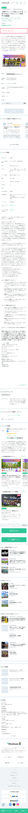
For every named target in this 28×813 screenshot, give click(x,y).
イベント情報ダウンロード (14, 539)
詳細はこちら (12, 205)
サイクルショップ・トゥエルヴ (16, 670)
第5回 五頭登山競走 (13, 593)
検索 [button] (17, 3)
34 (12, 435)
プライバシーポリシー (14, 780)
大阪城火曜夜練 (12, 652)
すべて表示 (13, 736)
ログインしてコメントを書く (14, 415)
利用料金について (14, 775)
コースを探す (20, 762)
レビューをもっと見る (14, 144)
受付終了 (23, 810)
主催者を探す (20, 757)
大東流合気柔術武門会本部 (15, 687)
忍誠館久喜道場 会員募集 (15, 635)
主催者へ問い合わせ (14, 530)
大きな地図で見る (23, 385)
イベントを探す (7, 757)
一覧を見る (23, 456)
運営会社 (14, 783)
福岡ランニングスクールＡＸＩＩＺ (16, 429)
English (13, 2)
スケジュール (9, 810)
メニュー (24, 3)
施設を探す (7, 762)
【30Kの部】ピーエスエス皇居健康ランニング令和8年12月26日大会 (17, 645)
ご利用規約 (14, 778)
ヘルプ (14, 769)
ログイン (21, 3)
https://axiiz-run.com (14, 431)
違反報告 (24, 525)
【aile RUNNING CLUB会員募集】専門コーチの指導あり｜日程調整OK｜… (17, 552)
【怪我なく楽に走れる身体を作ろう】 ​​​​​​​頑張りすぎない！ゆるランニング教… (17, 561)
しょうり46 (9, 123)
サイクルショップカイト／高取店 (16, 678)
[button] (12, 68)
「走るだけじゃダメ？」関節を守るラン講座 (11, 127)
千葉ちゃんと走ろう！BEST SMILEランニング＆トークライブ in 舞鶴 (17, 628)
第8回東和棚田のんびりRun (15, 602)
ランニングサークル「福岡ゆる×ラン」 (10, 510)
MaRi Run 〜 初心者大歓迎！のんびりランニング (17, 570)
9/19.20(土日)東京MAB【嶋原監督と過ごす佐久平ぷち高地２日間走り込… (17, 619)
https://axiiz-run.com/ (14, 165)
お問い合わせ (14, 772)
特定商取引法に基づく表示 (14, 786)
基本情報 (3, 810)
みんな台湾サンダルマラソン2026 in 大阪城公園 (17, 586)
